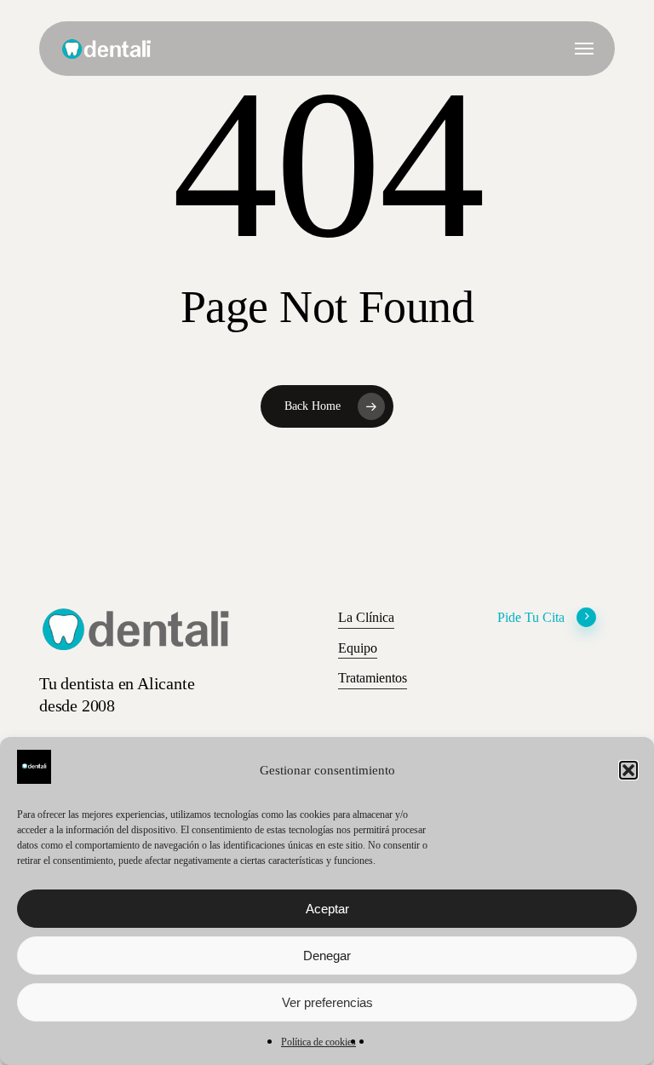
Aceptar (327, 908)
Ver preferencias (327, 1002)
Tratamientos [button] (372, 678)
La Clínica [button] (366, 617)
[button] (628, 770)
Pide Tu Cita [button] (531, 617)
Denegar (327, 955)
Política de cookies (318, 1042)
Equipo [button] (357, 648)
